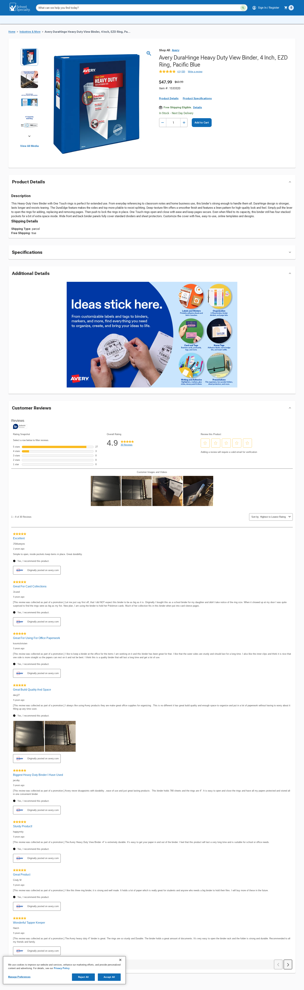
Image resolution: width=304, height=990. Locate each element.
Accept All (109, 977)
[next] (29, 136)
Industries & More (30, 31)
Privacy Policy (61, 968)
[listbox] (29, 93)
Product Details (169, 98)
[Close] (120, 960)
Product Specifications (197, 98)
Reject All (83, 977)
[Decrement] (162, 122)
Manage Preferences (19, 977)
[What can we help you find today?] (243, 8)
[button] (265, 8)
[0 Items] (286, 8)
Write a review (195, 71)
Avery (175, 50)
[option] (29, 59)
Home (11, 31)
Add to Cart (202, 122)
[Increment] (184, 122)
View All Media (29, 146)
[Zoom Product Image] (149, 53)
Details (197, 107)
